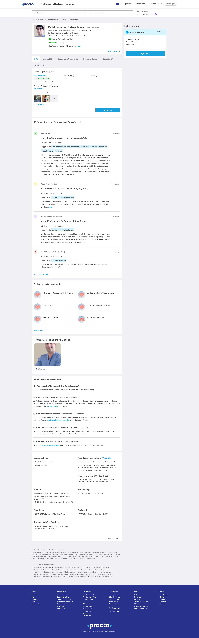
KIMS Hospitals (100, 554)
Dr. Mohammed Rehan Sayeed (47, 445)
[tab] (36, 59)
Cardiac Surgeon (41, 465)
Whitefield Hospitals (113, 554)
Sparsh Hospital (75, 554)
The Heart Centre (40, 76)
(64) (38, 330)
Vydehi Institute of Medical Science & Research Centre (96, 552)
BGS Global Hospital (112, 556)
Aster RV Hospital (99, 556)
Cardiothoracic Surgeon (43, 462)
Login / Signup (170, 4)
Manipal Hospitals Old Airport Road (54, 556)
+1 (54, 99)
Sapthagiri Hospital (37, 552)
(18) (47, 59)
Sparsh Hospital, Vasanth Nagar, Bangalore (79, 556)
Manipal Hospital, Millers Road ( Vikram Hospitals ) (79, 558)
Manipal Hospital (50, 552)
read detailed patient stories (58, 420)
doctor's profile (53, 406)
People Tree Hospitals (87, 554)
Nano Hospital (64, 554)
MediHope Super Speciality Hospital (67, 552)
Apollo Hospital (47, 558)
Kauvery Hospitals (52, 554)
